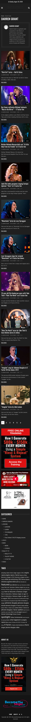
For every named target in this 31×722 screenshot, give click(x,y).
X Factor (7, 625)
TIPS (6, 535)
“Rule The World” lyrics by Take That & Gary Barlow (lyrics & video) (14, 331)
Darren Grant (5, 75)
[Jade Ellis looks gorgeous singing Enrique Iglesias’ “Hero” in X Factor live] (15, 171)
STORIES (7, 548)
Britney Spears (26, 579)
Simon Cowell (17, 614)
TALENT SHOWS (9, 556)
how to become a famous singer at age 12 (14, 594)
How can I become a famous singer (13, 587)
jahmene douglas (11, 603)
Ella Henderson (22, 582)
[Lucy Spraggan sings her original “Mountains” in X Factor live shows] (15, 244)
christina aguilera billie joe (9, 582)
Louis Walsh (11, 612)
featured (5, 584)
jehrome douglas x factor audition (12, 610)
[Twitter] (19, 714)
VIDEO (4, 562)
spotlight (5, 616)
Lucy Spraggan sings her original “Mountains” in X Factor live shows (12, 257)
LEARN (7, 529)
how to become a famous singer (15, 591)
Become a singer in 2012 (8, 577)
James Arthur (24, 605)
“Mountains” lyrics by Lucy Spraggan (13, 221)
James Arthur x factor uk (22, 607)
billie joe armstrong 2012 (13, 579)
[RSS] (21, 714)
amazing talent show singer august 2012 (12, 573)
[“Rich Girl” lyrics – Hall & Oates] (15, 60)
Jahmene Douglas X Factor (13, 605)
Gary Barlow (13, 585)
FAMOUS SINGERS (7, 521)
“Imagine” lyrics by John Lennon (11, 406)
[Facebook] (17, 714)
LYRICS (27, 68)
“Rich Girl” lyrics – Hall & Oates (11, 72)
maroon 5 (24, 612)
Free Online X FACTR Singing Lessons (15, 537)
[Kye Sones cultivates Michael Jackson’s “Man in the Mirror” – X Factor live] (15, 95)
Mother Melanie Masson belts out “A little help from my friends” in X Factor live (15, 145)
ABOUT (15, 714)
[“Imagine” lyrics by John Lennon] (15, 395)
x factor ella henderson (17, 625)
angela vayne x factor (12, 575)
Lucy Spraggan (18, 612)
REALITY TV (5, 551)
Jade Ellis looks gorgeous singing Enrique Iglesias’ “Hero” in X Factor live (14, 184)
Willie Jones (8, 622)
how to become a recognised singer (9, 600)
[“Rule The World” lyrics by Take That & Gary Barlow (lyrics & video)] (15, 318)
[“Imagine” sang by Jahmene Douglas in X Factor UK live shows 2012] (15, 355)
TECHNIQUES (8, 532)
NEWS (27, 103)
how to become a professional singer (20, 598)
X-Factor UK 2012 (16, 622)
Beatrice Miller (23, 575)
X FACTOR (8, 559)
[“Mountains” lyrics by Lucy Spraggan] (15, 209)
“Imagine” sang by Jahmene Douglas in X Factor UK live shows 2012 (14, 368)
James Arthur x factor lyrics (8, 607)
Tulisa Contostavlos (16, 617)
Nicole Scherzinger (7, 614)
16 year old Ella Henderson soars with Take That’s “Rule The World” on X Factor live (15, 294)
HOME (4, 519)
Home (2, 16)
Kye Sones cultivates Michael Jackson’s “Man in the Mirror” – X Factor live (14, 108)
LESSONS (27, 289)
